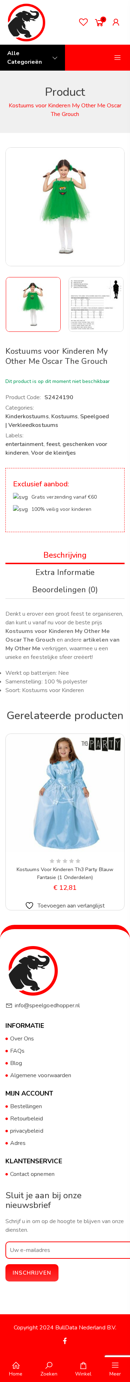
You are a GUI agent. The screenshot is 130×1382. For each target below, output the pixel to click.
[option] (33, 304)
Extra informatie (65, 572)
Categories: (19, 408)
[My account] (118, 22)
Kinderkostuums (27, 416)
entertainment (24, 444)
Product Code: (23, 397)
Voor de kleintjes (53, 453)
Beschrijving (65, 555)
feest (53, 444)
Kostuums (64, 416)
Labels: (14, 436)
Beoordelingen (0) (65, 589)
